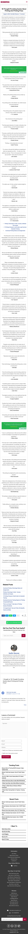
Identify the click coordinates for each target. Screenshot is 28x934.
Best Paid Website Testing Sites (14, 882)
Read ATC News (5, 839)
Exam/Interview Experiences (14, 857)
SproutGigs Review (14, 903)
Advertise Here (14, 859)
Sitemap (11, 930)
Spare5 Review (14, 900)
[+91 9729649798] (14, 913)
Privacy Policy (9, 929)
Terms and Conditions (21, 929)
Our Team (4, 929)
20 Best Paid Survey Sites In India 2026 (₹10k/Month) (13, 780)
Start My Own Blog (6, 831)
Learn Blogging (5, 834)
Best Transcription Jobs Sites (14, 878)
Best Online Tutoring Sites (14, 880)
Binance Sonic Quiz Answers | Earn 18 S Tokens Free (13, 810)
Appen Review (14, 896)
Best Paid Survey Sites (14, 873)
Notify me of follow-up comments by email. (13, 750)
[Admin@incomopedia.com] (14, 910)
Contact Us (14, 860)
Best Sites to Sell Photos (14, 875)
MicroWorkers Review (14, 905)
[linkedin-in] (12, 925)
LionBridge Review (14, 898)
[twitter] (19, 925)
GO (23, 635)
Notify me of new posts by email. (10, 753)
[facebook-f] (9, 925)
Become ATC (5, 836)
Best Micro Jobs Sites (14, 884)
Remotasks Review (14, 902)
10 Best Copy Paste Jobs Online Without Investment (13, 783)
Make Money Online (6, 829)
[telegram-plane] (15, 925)
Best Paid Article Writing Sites (14, 886)
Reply (25, 705)
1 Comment (22, 14)
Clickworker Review (14, 895)
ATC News (14, 853)
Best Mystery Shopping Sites (14, 877)
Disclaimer (14, 929)
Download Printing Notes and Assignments (15, 230)
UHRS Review (14, 893)
